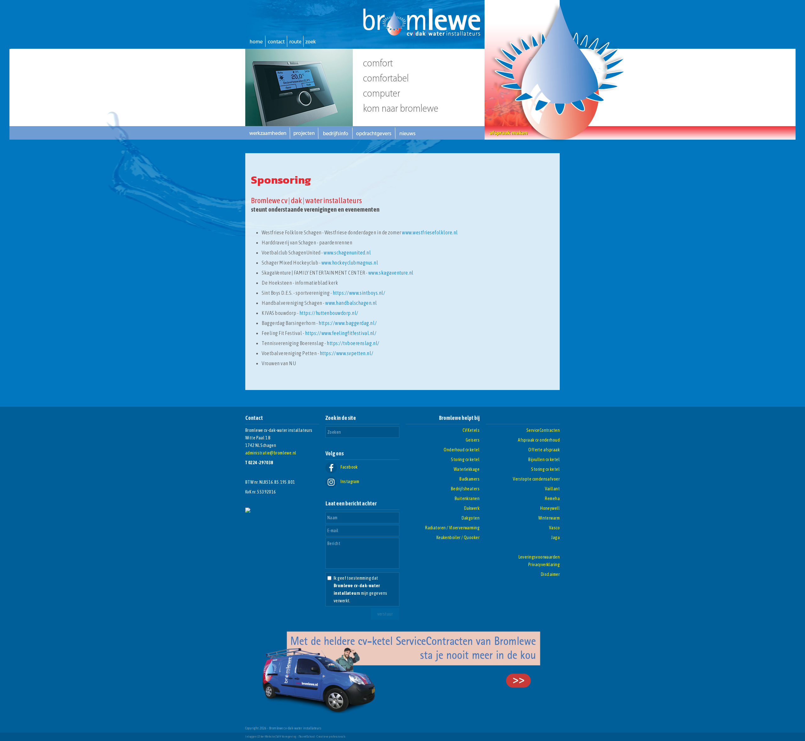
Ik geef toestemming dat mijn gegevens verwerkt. (360, 589)
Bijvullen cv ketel (544, 459)
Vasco (554, 527)
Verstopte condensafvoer (536, 479)
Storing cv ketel (465, 459)
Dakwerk (472, 508)
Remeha (552, 498)
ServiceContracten (543, 430)
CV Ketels (471, 430)
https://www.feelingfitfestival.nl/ (340, 333)
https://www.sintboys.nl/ (359, 293)
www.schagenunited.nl (347, 252)
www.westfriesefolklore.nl (430, 232)
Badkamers (469, 479)
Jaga (555, 537)
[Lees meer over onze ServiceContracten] (402, 711)
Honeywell (550, 508)
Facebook (349, 467)
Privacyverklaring (544, 564)
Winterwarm (549, 518)
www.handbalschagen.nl (351, 303)
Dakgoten (471, 518)
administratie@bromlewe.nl (271, 452)
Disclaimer (550, 574)
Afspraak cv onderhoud (539, 440)
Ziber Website (266, 736)
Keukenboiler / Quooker (458, 537)
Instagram (349, 481)
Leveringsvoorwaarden (539, 557)
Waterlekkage (467, 469)
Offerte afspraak (544, 449)
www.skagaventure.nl (391, 273)
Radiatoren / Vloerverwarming (452, 527)
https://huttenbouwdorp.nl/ (328, 313)
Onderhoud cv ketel (462, 449)
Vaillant (552, 488)
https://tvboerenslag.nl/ (353, 343)
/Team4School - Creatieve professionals (321, 736)
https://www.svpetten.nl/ (346, 353)
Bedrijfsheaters (465, 488)
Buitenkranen (467, 498)
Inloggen (251, 736)
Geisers (473, 440)
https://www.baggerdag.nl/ (348, 323)
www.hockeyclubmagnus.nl (349, 262)
